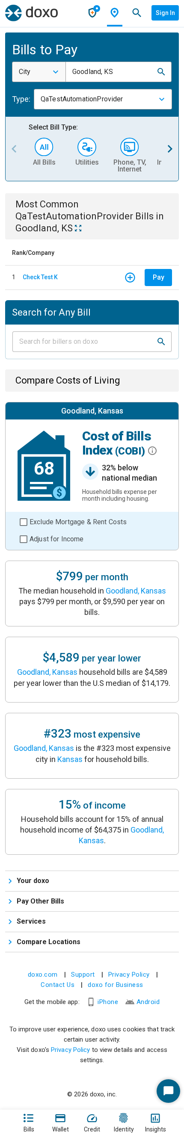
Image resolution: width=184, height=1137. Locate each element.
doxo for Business (115, 985)
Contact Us (57, 985)
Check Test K (40, 277)
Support (83, 974)
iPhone (108, 1002)
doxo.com (43, 974)
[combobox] (39, 72)
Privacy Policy (129, 974)
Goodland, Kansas (136, 590)
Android (148, 1002)
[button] (161, 72)
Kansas (70, 759)
